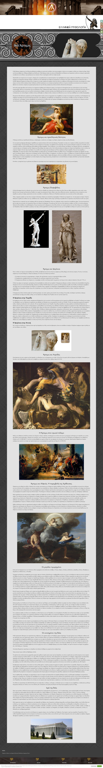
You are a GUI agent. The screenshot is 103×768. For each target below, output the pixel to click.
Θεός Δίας (90, 762)
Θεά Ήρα (38, 762)
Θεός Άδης (64, 762)
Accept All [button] (99, 766)
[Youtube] (80, 7)
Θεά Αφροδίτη (13, 762)
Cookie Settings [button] (93, 766)
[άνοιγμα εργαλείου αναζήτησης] (82, 7)
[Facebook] (79, 7)
